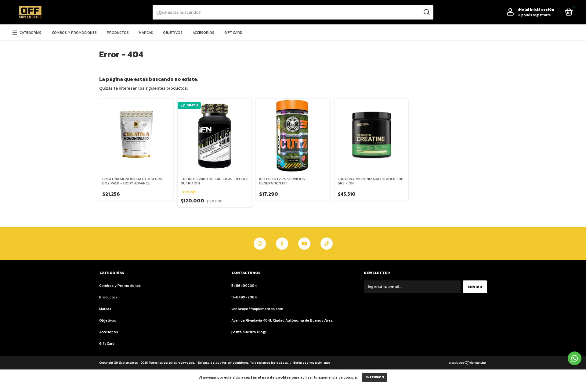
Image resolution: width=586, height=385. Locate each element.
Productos (118, 32)
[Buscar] (426, 12)
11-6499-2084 (244, 297)
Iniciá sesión (542, 9)
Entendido (374, 377)
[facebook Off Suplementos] (282, 243)
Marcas (146, 32)
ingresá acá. (279, 362)
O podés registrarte (534, 15)
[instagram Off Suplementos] (260, 243)
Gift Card (233, 32)
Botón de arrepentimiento (311, 362)
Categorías (30, 32)
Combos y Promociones (74, 32)
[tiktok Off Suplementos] (326, 243)
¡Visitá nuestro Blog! (248, 332)
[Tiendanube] (468, 363)
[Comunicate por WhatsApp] (574, 358)
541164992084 (244, 285)
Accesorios (203, 32)
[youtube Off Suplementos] (304, 243)
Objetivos (173, 32)
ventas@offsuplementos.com (257, 309)
